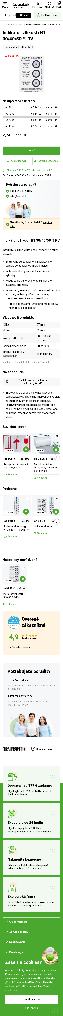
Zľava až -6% (12, 55)
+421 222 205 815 (20, 696)
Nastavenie (32, 1008)
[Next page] (57, 457)
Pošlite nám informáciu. (37, 362)
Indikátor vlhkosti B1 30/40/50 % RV (43, 24)
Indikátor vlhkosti (14, 24)
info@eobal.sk (18, 680)
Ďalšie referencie (18, 647)
